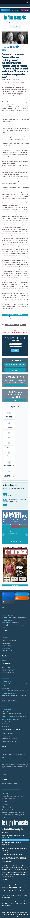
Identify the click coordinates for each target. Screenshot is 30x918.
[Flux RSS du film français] (10, 26)
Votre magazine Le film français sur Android (11, 815)
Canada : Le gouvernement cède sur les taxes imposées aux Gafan (14, 767)
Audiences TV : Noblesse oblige (8, 711)
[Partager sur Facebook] (11, 46)
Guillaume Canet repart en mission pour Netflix (12, 757)
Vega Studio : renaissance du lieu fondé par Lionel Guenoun (14, 617)
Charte (3, 806)
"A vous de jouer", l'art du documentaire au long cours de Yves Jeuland (15, 684)
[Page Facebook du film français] (13, 26)
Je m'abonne (15, 585)
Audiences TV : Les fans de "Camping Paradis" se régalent (14, 716)
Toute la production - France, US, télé (9, 738)
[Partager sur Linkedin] (17, 46)
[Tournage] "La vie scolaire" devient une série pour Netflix (14, 752)
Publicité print (5, 804)
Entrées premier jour (6, 643)
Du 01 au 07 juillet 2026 (7, 726)
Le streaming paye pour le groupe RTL (10, 762)
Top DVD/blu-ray (5, 774)
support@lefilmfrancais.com (8, 876)
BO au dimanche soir (6, 638)
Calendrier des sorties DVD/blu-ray (9, 783)
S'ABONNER (25, 10)
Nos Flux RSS (4, 817)
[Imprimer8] (8, 46)
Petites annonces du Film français (9, 741)
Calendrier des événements (8, 739)
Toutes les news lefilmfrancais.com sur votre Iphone (13, 812)
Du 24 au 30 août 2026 (6, 667)
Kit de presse (4, 801)
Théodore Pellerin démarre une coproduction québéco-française (13, 626)
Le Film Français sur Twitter (7, 809)
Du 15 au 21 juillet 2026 (6, 723)
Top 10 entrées (5, 641)
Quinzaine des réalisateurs (12, 324)
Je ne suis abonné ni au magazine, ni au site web (15, 370)
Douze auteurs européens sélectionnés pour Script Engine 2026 (14, 696)
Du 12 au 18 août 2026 (6, 721)
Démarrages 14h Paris (6, 637)
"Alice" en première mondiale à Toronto (10, 701)
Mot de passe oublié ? (15, 10)
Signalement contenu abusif (8, 799)
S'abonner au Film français (7, 733)
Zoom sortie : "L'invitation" (7, 615)
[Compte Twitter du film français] (16, 26)
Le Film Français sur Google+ (8, 810)
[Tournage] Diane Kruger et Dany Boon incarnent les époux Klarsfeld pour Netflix (14, 755)
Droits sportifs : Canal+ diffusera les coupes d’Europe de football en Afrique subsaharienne (14, 699)
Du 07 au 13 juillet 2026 (6, 724)
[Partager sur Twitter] (14, 46)
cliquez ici (15, 385)
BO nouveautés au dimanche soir (9, 640)
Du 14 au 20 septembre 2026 (8, 672)
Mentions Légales (5, 795)
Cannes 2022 (23, 324)
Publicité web (5, 802)
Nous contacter (5, 793)
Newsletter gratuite (6, 736)
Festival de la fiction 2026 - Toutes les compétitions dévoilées (15, 690)
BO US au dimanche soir (7, 650)
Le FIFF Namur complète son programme (10, 622)
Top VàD (3, 776)
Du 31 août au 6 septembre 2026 (8, 669)
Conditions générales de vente (8, 798)
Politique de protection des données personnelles (12, 796)
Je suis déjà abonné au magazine (15, 364)
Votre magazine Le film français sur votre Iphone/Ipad (13, 814)
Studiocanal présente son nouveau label (10, 624)
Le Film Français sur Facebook (8, 807)
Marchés (4, 660)
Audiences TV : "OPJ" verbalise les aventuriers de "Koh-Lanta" (15, 714)
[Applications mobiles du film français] (19, 26)
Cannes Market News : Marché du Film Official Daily (12, 818)
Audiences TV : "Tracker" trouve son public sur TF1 (12, 713)
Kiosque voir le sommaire (7, 735)
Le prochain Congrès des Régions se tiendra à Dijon (13, 614)
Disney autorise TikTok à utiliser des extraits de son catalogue (15, 764)
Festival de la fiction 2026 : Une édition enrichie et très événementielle (13, 687)
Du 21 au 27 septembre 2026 (8, 673)
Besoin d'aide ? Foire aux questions (9, 743)
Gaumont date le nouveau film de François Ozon (14, 489)
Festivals (4, 658)
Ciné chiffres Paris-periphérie (8, 645)
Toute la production (15, 541)
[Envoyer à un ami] (4, 46)
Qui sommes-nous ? (6, 791)
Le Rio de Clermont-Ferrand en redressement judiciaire (13, 505)
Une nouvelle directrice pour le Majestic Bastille (13, 494)
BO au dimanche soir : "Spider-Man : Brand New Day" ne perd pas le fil (15, 500)
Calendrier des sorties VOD (7, 784)
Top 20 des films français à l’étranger (9, 652)
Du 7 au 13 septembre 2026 (7, 670)
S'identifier (5, 10)
